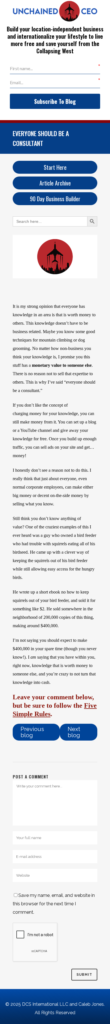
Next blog (74, 732)
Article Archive (55, 183)
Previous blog (32, 732)
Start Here (55, 167)
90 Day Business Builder (55, 198)
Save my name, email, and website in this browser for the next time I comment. (54, 904)
